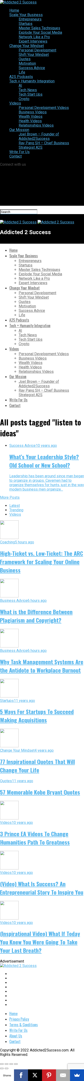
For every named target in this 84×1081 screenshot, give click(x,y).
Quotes (25, 59)
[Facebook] (21, 1075)
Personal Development (37, 50)
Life (22, 72)
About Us (15, 1036)
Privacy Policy (19, 1019)
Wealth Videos (30, 116)
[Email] (63, 1075)
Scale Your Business (26, 15)
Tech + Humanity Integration (32, 81)
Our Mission (19, 130)
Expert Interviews (33, 41)
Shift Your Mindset (34, 54)
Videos (15, 103)
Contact (15, 156)
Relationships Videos (36, 125)
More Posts (10, 497)
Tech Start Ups (30, 94)
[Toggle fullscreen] (11, 1064)
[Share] (6, 1064)
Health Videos (30, 121)
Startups (25, 23)
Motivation (27, 63)
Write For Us (19, 152)
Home (14, 10)
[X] (35, 1075)
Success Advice (32, 68)
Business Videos (33, 112)
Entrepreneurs (30, 19)
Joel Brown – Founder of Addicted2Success (39, 136)
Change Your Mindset (26, 46)
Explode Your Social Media (40, 32)
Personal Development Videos (44, 107)
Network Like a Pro (34, 37)
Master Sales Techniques (39, 28)
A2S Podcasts (21, 76)
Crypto (24, 99)
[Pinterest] (49, 1075)
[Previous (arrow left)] (2, 1068)
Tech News (28, 90)
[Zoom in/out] (16, 1064)
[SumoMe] (77, 1075)
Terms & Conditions (23, 1024)
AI (20, 85)
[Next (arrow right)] (6, 1068)
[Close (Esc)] (2, 1064)
